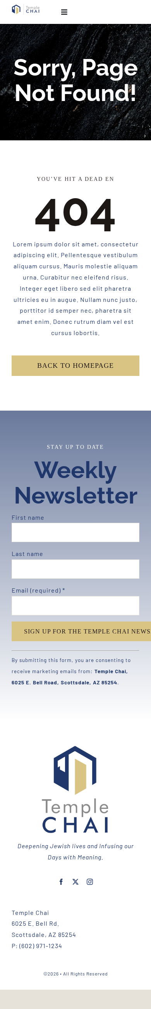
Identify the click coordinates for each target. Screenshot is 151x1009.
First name (28, 517)
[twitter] (75, 882)
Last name (27, 553)
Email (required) (38, 590)
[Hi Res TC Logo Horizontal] (26, 6)
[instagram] (90, 882)
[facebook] (61, 882)
